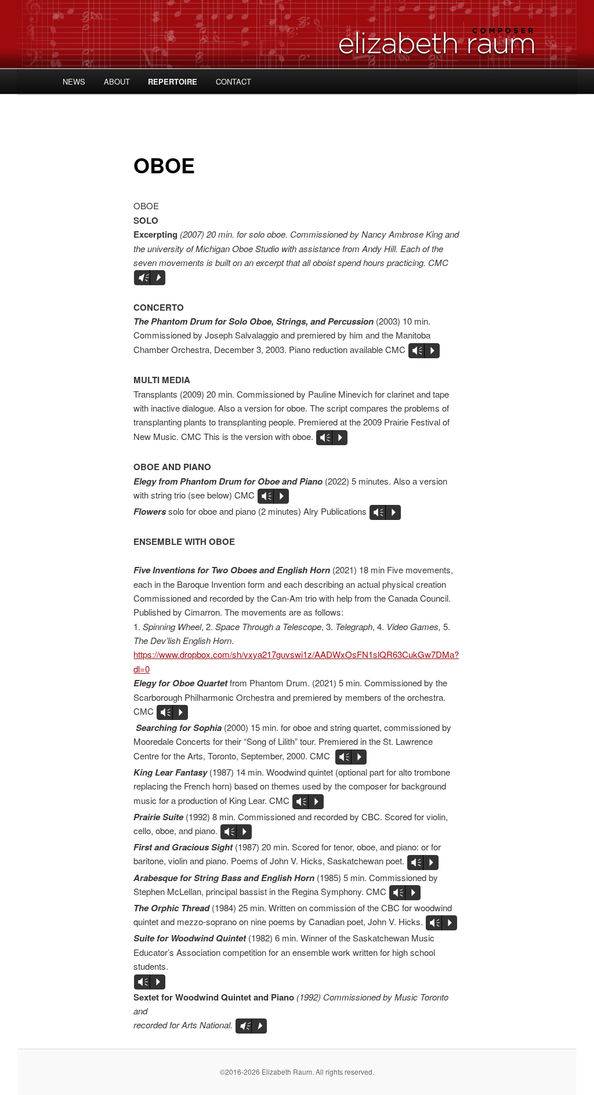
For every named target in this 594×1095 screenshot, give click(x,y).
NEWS (74, 81)
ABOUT (117, 81)
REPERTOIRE (172, 81)
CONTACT (233, 81)
